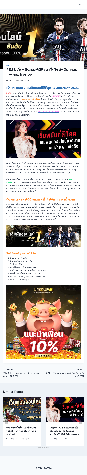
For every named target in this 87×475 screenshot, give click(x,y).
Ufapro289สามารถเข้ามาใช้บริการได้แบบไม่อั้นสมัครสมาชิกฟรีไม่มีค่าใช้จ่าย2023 (64, 431)
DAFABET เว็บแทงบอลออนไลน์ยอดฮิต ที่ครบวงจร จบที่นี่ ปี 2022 (21, 372)
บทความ (9, 65)
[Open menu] (79, 4)
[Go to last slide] (6, 421)
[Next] (80, 421)
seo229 (11, 80)
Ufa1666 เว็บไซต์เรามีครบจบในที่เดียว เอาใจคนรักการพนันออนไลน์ (21, 431)
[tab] (39, 447)
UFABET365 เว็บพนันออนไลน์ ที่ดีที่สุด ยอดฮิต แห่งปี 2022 (64, 372)
